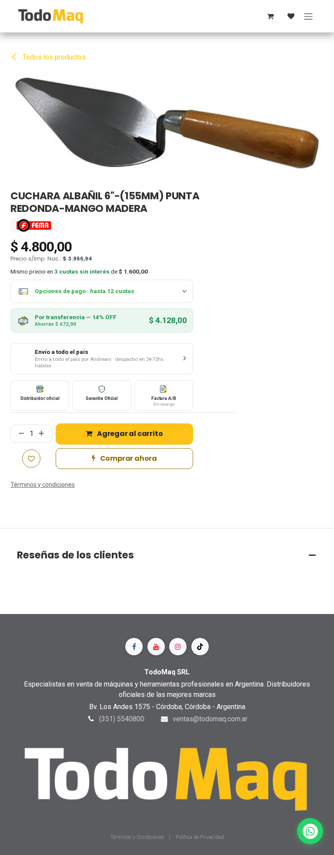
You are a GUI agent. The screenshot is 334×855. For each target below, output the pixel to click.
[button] (101, 358)
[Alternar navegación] (308, 16)
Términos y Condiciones (138, 837)
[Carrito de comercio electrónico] (270, 16)
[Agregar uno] (43, 433)
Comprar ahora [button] (128, 458)
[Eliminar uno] (19, 433)
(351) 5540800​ (121, 719)
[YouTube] (156, 646)
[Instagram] (178, 646)
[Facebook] (134, 646)
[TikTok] (200, 646)
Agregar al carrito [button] (129, 434)
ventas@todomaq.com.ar (210, 719)
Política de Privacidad (200, 837)
